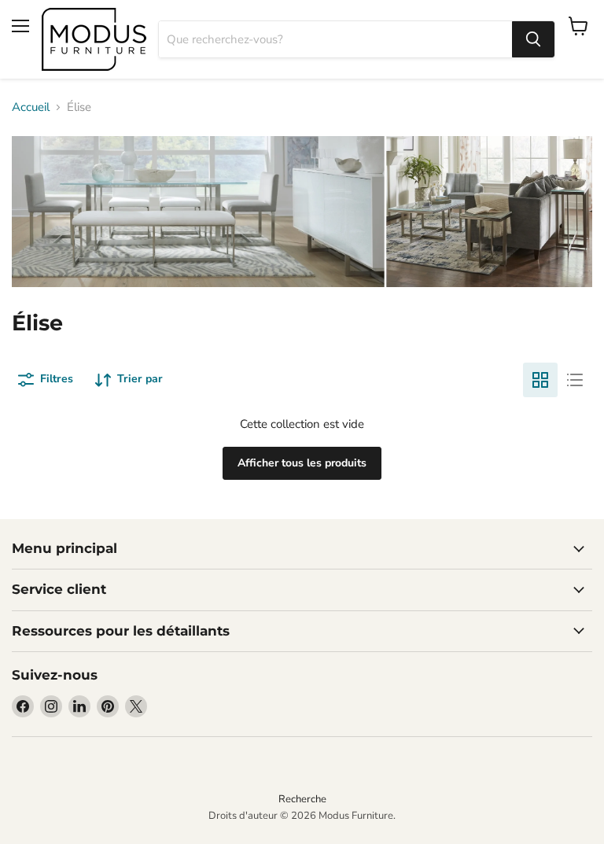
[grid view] (540, 380)
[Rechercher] (533, 39)
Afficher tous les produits (302, 462)
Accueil (31, 107)
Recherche (302, 799)
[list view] (575, 380)
